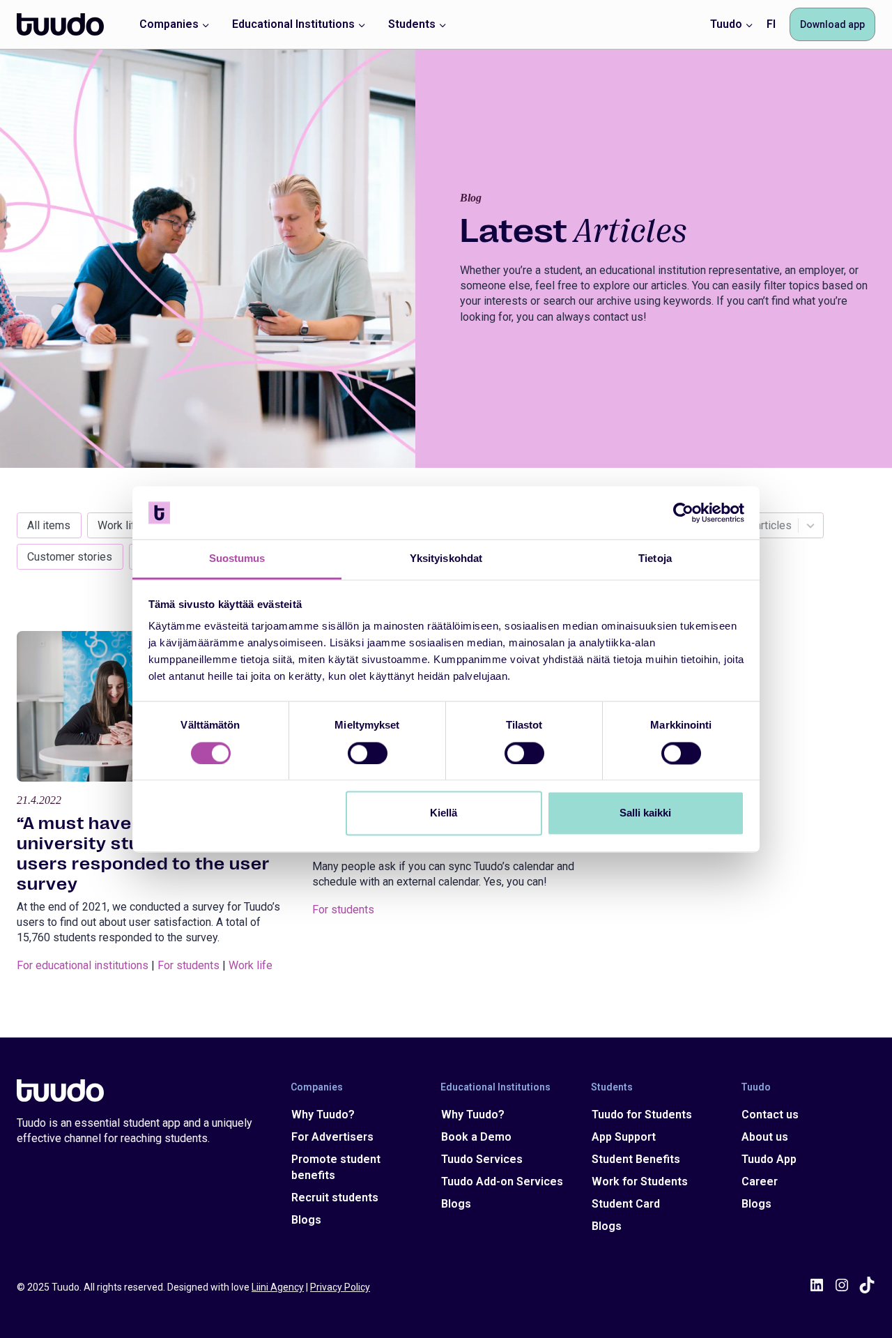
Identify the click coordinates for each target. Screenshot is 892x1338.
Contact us (770, 1114)
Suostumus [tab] (237, 559)
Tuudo (756, 1087)
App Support (624, 1136)
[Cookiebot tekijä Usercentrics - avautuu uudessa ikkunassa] (683, 512)
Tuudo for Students (642, 1114)
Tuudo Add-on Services (502, 1181)
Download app (832, 24)
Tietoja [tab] (655, 559)
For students (188, 965)
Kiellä (443, 813)
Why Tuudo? (323, 1114)
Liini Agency (278, 1287)
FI (771, 24)
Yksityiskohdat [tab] (446, 559)
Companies (317, 1087)
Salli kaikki (645, 813)
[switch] (367, 753)
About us (764, 1136)
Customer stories (69, 556)
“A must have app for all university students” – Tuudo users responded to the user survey (144, 853)
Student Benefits (636, 1159)
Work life (119, 525)
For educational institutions (82, 965)
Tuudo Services (482, 1159)
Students (612, 1087)
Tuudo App (769, 1159)
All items (48, 525)
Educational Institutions (495, 1087)
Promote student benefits (335, 1167)
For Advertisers (332, 1136)
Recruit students (334, 1197)
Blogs (306, 1219)
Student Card (626, 1203)
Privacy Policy (340, 1287)
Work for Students (640, 1181)
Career (759, 1181)
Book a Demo (476, 1136)
